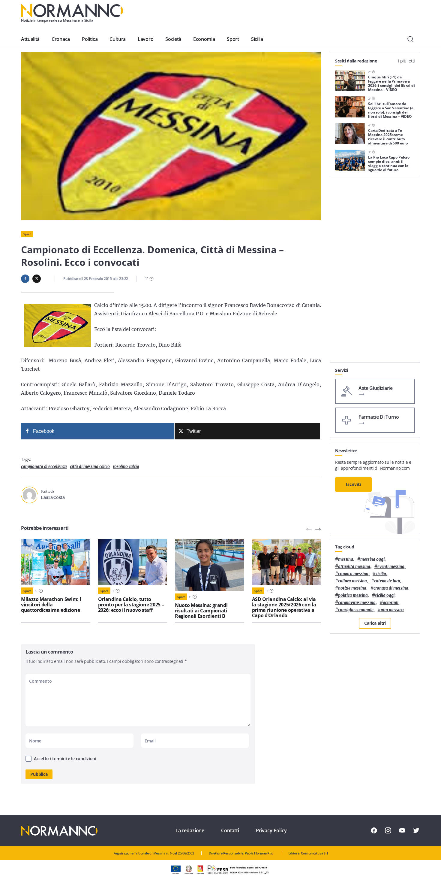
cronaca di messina (391, 588)
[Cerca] (410, 39)
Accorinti (391, 602)
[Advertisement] (375, 272)
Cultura (118, 39)
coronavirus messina (357, 602)
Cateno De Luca (387, 581)
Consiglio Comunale (356, 609)
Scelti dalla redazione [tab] (356, 61)
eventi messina (390, 566)
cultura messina (352, 581)
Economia (204, 39)
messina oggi (372, 559)
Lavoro (145, 39)
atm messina (392, 609)
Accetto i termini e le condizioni (65, 758)
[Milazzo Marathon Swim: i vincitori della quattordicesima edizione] (55, 562)
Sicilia (257, 39)
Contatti (230, 830)
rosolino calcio (126, 466)
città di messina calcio (90, 466)
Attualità (30, 39)
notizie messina (352, 588)
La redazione (190, 830)
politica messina (353, 595)
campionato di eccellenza (44, 466)
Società (173, 39)
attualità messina (354, 566)
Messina (345, 559)
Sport (233, 39)
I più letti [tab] (406, 61)
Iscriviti (353, 484)
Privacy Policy (271, 830)
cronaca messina (353, 573)
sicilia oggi (384, 595)
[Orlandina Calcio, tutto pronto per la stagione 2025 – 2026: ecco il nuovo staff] (132, 562)
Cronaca (61, 39)
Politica (90, 39)
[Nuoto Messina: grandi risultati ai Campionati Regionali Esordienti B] (209, 565)
